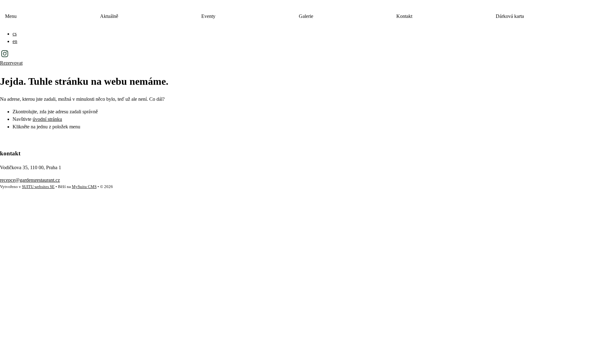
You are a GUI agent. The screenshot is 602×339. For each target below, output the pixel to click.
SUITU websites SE (38, 187)
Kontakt (404, 16)
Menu (11, 16)
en (15, 41)
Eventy (208, 16)
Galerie (306, 16)
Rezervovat (11, 63)
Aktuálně (109, 16)
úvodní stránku (47, 119)
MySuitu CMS (84, 187)
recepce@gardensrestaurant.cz (30, 180)
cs (15, 33)
